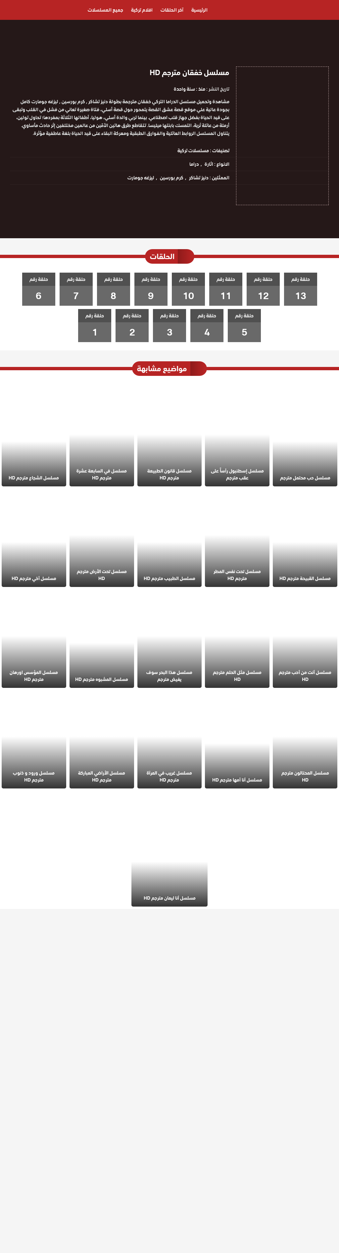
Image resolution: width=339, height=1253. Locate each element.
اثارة (209, 164)
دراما (194, 164)
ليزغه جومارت (140, 177)
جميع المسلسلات (105, 10)
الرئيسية (199, 10)
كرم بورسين (171, 177)
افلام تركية (142, 10)
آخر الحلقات (172, 10)
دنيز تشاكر (199, 177)
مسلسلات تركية (193, 150)
